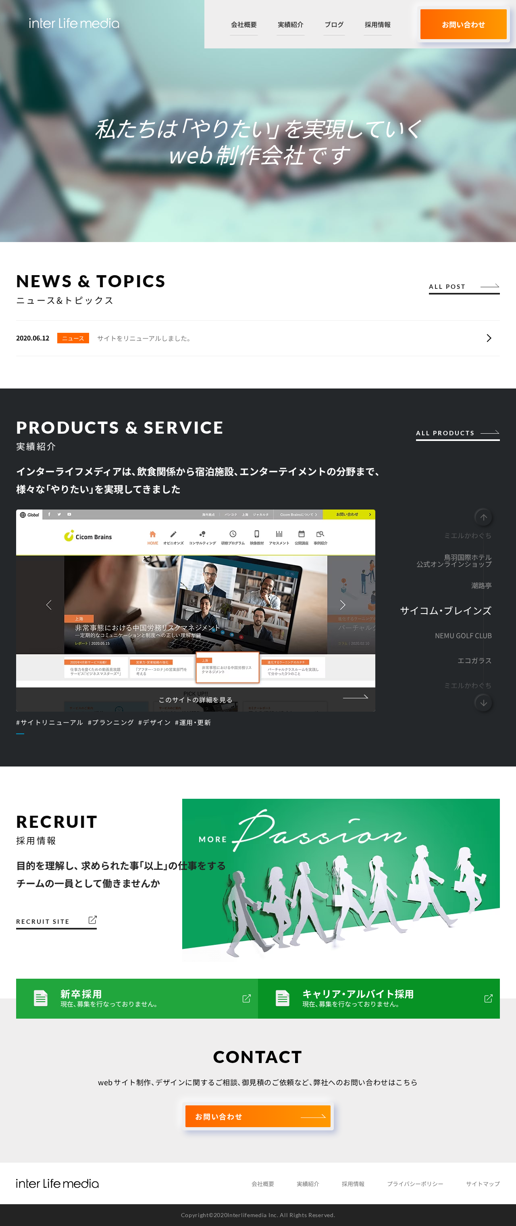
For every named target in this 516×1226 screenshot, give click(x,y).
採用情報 (378, 25)
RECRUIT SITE (43, 922)
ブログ (334, 25)
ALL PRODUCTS (445, 433)
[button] (484, 518)
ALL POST (447, 287)
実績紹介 (291, 25)
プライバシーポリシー (415, 1184)
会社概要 (244, 25)
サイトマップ (483, 1184)
